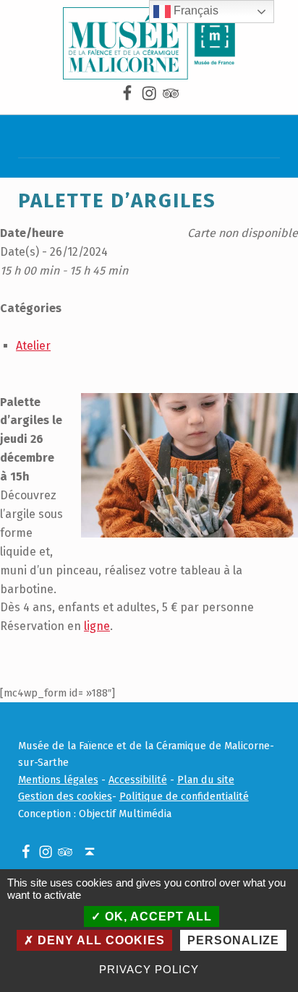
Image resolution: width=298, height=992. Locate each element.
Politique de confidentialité (184, 796)
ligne (97, 626)
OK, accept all (156, 916)
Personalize (233, 940)
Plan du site (205, 779)
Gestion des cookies (65, 796)
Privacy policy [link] (148, 969)
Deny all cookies (99, 940)
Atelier (33, 346)
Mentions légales (58, 779)
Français (194, 10)
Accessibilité (137, 779)
